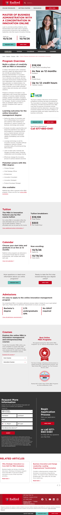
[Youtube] (50, 499)
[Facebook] (42, 499)
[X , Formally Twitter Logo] (46, 499)
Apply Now (23, 44)
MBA (18, 56)
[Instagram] (57, 499)
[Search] (25, 3)
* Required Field (4, 408)
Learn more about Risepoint (9, 445)
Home (3, 56)
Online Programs (8, 8)
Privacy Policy (27, 501)
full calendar (8, 261)
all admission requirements (12, 317)
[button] (8, 354)
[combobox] (17, 411)
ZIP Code (20, 423)
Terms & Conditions (29, 503)
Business (13, 56)
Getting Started (24, 8)
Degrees (8, 56)
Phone (9, 423)
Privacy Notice (25, 444)
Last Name (21, 415)
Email (4, 419)
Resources (37, 8)
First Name (5, 415)
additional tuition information (13, 228)
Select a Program (6, 410)
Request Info (37, 122)
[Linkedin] (54, 499)
